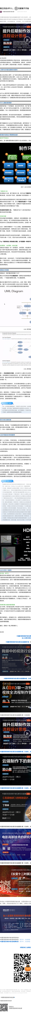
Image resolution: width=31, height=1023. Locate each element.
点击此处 (9, 903)
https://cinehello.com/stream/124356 (18, 992)
